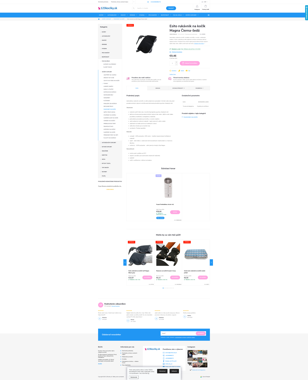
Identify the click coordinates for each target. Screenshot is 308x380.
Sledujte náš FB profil (170, 361)
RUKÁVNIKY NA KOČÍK (110, 109)
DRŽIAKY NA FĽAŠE (109, 77)
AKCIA (103, 159)
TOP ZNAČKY (105, 167)
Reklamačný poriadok (127, 357)
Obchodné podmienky (103, 2)
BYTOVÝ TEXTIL (106, 163)
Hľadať (171, 8)
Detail (175, 212)
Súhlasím (174, 371)
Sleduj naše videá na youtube (172, 366)
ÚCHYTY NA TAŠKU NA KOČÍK (111, 80)
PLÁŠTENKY (107, 100)
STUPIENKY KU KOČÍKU (110, 115)
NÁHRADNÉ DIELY (108, 95)
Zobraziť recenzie (115, 306)
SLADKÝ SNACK (107, 67)
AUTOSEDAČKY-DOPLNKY (109, 142)
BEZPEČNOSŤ (105, 57)
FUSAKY (106, 83)
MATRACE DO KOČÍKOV (110, 92)
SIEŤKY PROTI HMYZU (109, 112)
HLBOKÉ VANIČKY (108, 86)
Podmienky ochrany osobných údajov (119, 2)
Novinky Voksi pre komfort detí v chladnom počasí (106, 351)
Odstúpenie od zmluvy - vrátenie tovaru (130, 362)
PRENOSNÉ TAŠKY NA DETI (111, 135)
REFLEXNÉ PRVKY (108, 106)
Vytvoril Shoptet (206, 376)
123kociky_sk (168, 364)
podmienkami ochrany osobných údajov (185, 337)
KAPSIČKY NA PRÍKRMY (109, 64)
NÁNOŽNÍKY (107, 98)
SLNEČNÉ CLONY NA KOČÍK (111, 118)
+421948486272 (169, 355)
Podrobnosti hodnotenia (191, 34)
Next (211, 262)
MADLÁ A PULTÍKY (108, 89)
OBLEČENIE (105, 151)
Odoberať (201, 333)
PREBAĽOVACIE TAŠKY (110, 123)
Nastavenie (133, 377)
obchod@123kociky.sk (171, 352)
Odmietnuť (162, 371)
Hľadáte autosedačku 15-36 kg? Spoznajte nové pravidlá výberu (106, 360)
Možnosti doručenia (177, 52)
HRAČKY (104, 40)
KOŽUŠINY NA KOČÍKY (109, 129)
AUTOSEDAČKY (106, 36)
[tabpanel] (168, 197)
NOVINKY (104, 172)
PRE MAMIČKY (106, 53)
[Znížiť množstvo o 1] (176, 64)
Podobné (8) (199, 88)
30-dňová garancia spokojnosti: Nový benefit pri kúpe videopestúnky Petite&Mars (107, 356)
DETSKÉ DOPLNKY (107, 147)
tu (148, 373)
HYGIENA (104, 48)
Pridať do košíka (191, 63)
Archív (100, 363)
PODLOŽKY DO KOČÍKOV (110, 103)
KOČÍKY (104, 32)
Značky (104, 176)
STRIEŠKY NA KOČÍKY (109, 120)
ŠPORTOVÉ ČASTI (108, 126)
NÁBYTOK (104, 155)
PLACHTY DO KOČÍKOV (110, 138)
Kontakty (124, 359)
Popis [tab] (136, 88)
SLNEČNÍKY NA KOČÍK (109, 132)
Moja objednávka (126, 365)
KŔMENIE (104, 44)
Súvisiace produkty (177, 88)
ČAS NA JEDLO (106, 61)
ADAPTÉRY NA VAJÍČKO (110, 75)
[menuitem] (102, 15)
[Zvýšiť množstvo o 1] (176, 62)
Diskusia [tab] (158, 88)
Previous (125, 262)
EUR (205, 2)
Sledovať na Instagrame (198, 370)
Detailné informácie (199, 43)
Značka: (173, 74)
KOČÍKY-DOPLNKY (107, 72)
